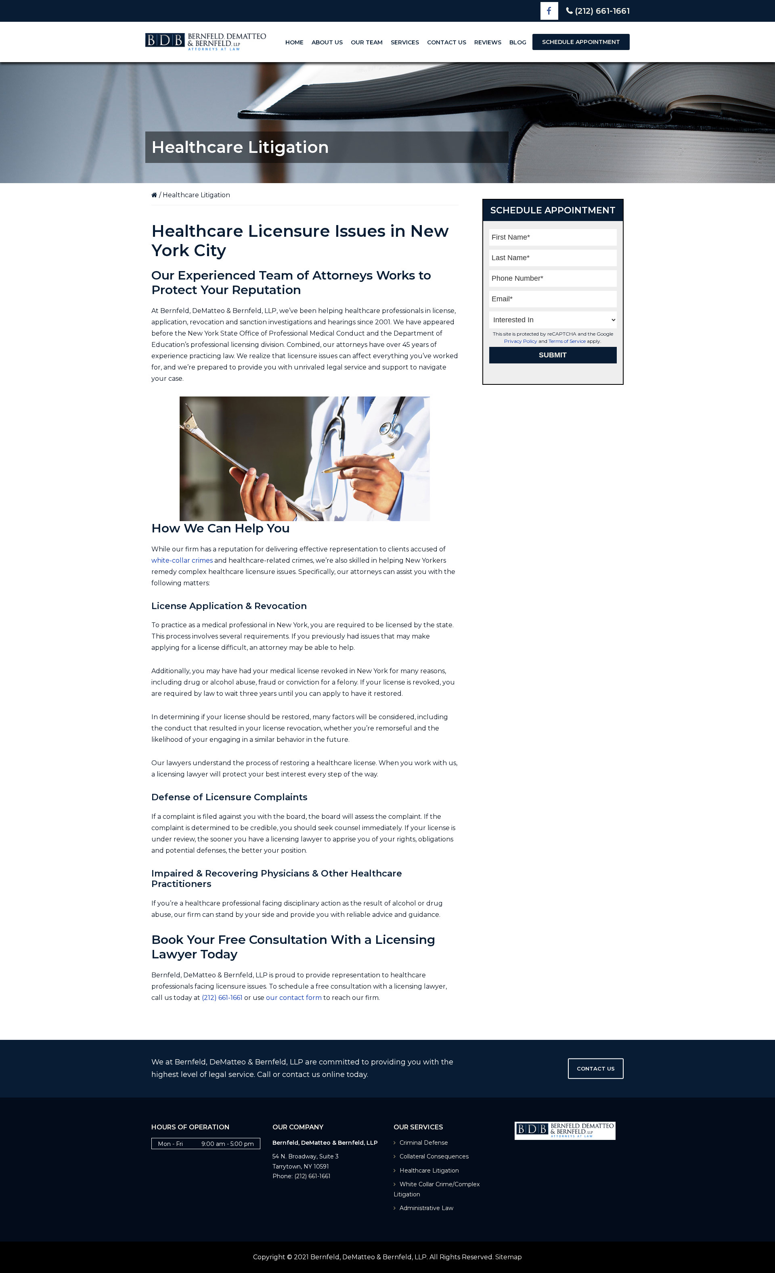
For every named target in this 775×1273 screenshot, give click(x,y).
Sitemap (508, 1257)
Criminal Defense (424, 1142)
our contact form (294, 998)
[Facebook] (549, 11)
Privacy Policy (520, 341)
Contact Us (596, 1068)
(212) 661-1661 (602, 11)
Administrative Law (426, 1208)
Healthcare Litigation (429, 1170)
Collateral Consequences (434, 1156)
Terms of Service (567, 341)
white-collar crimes (182, 560)
